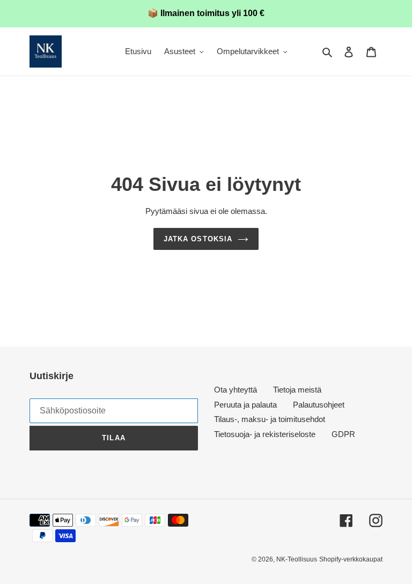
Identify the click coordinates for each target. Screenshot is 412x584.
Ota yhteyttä (235, 389)
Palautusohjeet (318, 404)
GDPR (343, 434)
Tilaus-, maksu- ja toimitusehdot (269, 419)
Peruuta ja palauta (245, 404)
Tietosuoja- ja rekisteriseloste (264, 434)
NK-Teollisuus (296, 559)
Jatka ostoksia (198, 239)
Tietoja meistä (297, 389)
